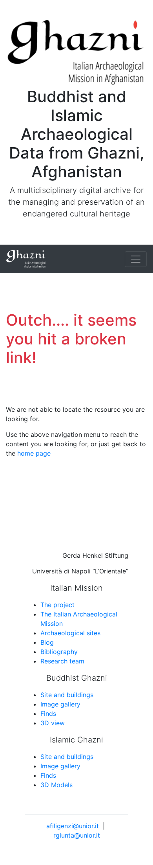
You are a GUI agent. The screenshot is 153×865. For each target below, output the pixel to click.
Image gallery (60, 704)
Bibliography (59, 652)
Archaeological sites (70, 633)
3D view (52, 723)
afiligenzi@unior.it (72, 826)
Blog (47, 642)
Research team (62, 661)
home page (34, 453)
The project (57, 605)
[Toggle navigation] (136, 259)
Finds (48, 713)
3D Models (56, 785)
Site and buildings (66, 695)
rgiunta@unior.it (76, 835)
